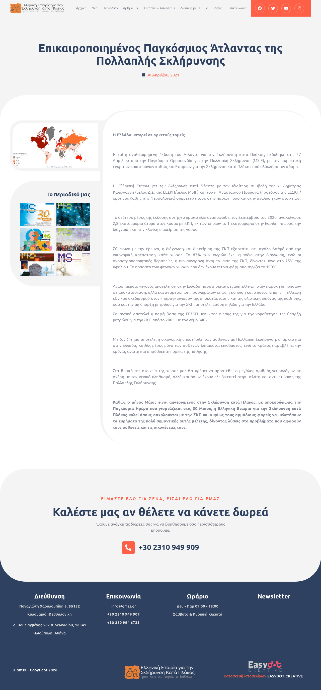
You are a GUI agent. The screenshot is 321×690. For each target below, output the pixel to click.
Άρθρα (128, 8)
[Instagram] (299, 8)
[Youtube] (286, 8)
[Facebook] (260, 8)
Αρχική (81, 8)
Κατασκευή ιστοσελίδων (245, 675)
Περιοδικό (110, 8)
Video (217, 8)
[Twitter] (273, 8)
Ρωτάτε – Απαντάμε (159, 8)
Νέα (95, 8)
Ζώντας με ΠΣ (191, 8)
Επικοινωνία (237, 8)
